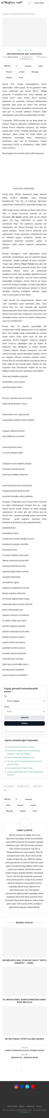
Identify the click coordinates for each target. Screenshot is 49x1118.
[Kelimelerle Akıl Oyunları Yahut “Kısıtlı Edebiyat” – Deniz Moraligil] (24, 942)
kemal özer (37, 786)
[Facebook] (22, 1086)
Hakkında (30, 1106)
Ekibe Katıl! (12, 1106)
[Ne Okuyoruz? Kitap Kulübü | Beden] (24, 1021)
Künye (39, 1106)
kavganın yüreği (23, 786)
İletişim (22, 1106)
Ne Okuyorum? (24, 1112)
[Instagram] (16, 1086)
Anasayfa (5, 14)
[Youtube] (33, 1086)
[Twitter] (27, 1086)
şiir (5, 790)
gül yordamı (8, 786)
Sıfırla (25, 723)
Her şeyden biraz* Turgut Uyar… (20, 768)
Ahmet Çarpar (12, 57)
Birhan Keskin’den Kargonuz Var (21, 757)
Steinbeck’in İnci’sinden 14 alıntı (20, 747)
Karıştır (24, 718)
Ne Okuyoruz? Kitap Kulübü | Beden (24, 1039)
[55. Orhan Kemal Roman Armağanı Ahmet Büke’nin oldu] (24, 981)
